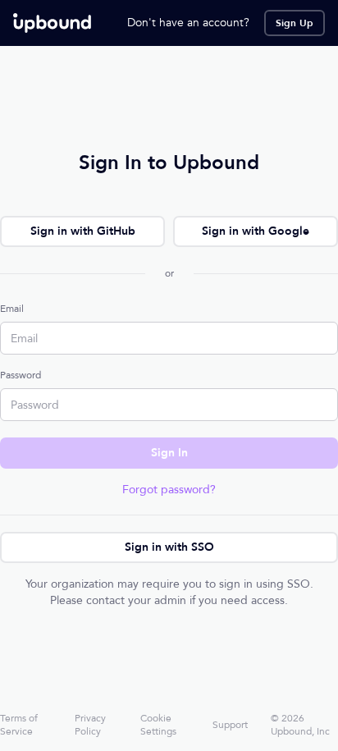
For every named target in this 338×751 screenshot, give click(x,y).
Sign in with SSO (169, 547)
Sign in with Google (255, 231)
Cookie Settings (158, 725)
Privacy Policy (90, 725)
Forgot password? (169, 489)
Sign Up (294, 23)
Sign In (169, 452)
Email (12, 308)
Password (20, 375)
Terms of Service (19, 725)
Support (230, 724)
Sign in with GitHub (82, 231)
